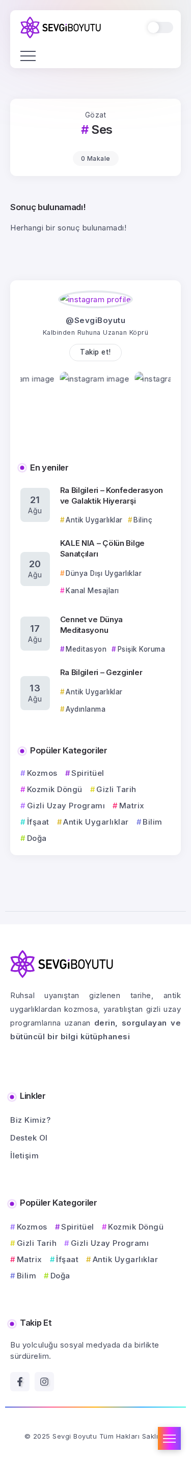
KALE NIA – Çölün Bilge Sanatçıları (102, 548)
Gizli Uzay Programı (66, 805)
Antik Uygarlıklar (96, 822)
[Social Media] (20, 1381)
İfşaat (38, 822)
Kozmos (42, 773)
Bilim (152, 822)
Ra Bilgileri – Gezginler (101, 672)
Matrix (132, 805)
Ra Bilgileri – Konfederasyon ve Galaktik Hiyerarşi (111, 495)
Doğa (37, 838)
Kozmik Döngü (55, 789)
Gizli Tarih (116, 789)
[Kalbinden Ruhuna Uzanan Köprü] (60, 27)
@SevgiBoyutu (95, 320)
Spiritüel (87, 773)
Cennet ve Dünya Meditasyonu (91, 625)
